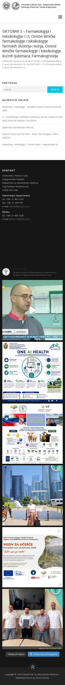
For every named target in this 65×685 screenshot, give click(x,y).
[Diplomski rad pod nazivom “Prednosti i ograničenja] (32, 619)
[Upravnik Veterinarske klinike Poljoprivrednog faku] (32, 310)
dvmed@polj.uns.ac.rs (20, 206)
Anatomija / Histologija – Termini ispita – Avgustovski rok (30, 144)
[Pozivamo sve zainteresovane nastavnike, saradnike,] (32, 557)
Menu (59, 17)
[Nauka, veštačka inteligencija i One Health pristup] (32, 372)
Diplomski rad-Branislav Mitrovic (18, 127)
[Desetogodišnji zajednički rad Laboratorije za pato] (32, 434)
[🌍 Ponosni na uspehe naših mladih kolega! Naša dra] (32, 495)
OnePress (20, 677)
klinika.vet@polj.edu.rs (20, 219)
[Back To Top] (32, 667)
